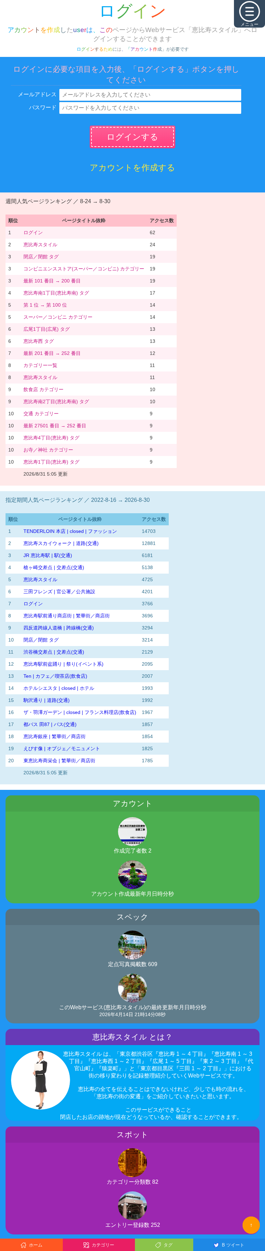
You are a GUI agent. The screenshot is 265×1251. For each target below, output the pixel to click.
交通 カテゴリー (41, 413)
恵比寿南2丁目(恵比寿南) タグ (56, 401)
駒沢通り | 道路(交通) (46, 700)
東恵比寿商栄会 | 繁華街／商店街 (59, 760)
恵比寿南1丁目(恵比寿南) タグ (56, 293)
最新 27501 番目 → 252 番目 (54, 425)
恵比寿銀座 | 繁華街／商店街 (54, 736)
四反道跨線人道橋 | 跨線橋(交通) (58, 628)
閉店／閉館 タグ (41, 256)
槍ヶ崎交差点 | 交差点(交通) (53, 567)
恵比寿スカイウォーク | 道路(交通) (61, 543)
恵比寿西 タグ (38, 341)
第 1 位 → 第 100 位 (45, 305)
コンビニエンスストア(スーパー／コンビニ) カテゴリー (83, 268)
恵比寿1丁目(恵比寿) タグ (51, 462)
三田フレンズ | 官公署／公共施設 (59, 591)
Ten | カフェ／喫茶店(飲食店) (55, 676)
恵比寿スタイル (40, 244)
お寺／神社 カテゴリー (48, 450)
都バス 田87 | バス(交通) (50, 724)
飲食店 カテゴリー (43, 389)
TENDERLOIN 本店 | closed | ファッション (70, 531)
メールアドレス (37, 94)
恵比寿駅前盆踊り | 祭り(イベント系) (63, 664)
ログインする (132, 136)
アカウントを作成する (132, 167)
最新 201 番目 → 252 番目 (52, 353)
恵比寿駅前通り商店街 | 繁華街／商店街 (66, 615)
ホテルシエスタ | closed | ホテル (58, 688)
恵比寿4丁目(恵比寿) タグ (51, 437)
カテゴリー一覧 (40, 365)
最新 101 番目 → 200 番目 (52, 281)
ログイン (33, 232)
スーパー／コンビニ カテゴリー (57, 317)
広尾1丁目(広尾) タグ (46, 329)
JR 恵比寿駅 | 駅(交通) (47, 555)
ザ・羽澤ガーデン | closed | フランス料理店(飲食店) (79, 712)
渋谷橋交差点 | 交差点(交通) (53, 652)
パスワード (43, 107)
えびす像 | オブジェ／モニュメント (61, 748)
